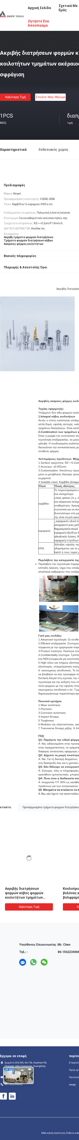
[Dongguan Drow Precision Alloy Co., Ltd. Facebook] (3, 1096)
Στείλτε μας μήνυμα (50, 97)
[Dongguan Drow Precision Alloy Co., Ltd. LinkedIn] (12, 1096)
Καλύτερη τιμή (15, 97)
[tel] (54, 962)
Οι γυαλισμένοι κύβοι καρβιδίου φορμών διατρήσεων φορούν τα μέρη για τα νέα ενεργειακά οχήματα (45, 897)
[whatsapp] (33, 962)
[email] (22, 962)
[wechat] (44, 962)
